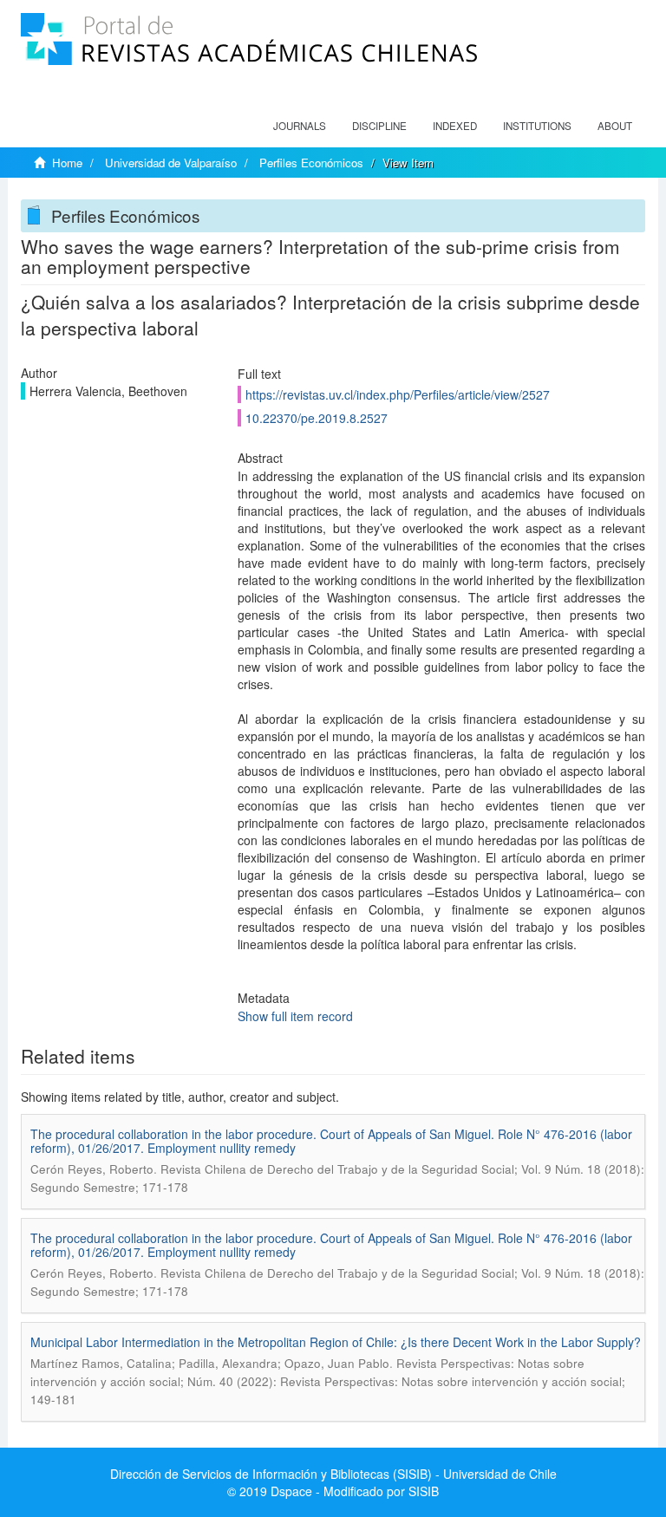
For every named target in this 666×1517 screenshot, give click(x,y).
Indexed (455, 126)
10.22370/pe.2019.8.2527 (316, 417)
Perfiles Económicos (311, 162)
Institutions (537, 126)
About (614, 126)
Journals (299, 126)
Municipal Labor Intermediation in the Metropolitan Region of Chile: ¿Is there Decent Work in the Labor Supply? (335, 1342)
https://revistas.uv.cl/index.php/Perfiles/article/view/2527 (397, 394)
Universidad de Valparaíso (171, 162)
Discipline (379, 126)
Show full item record (295, 1016)
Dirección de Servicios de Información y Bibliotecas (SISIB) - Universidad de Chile (333, 1473)
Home (67, 162)
